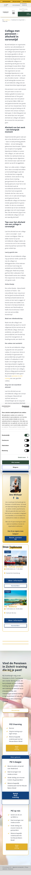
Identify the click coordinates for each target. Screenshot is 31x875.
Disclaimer (10, 869)
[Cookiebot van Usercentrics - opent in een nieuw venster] (22, 407)
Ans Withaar (7, 20)
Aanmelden (15, 586)
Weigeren (15, 467)
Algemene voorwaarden (18, 867)
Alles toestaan (15, 462)
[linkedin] (17, 498)
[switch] (26, 440)
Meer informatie (15, 581)
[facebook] (14, 498)
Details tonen (22, 457)
